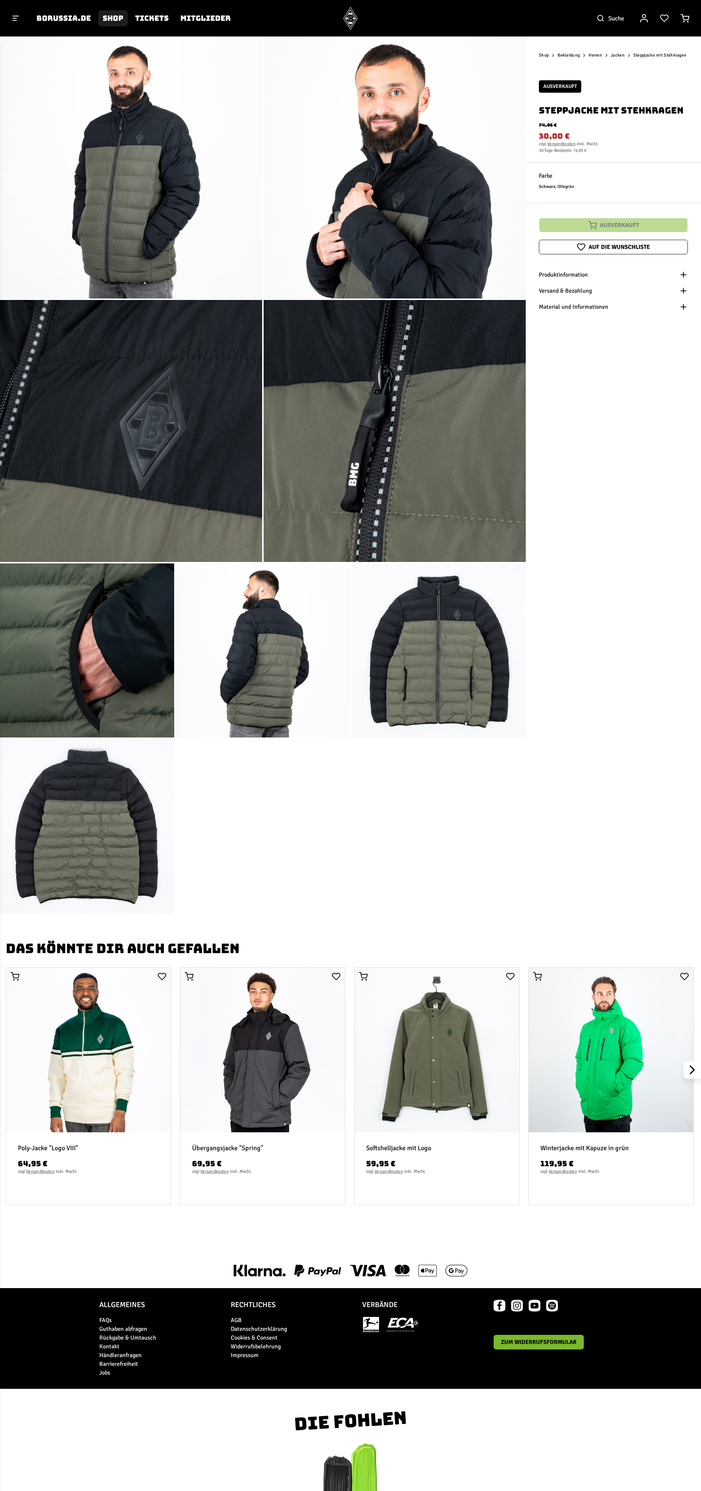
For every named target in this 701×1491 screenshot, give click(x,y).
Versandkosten (561, 144)
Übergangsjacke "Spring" (227, 1148)
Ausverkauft (619, 225)
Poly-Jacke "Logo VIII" (48, 1148)
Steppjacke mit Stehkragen (660, 55)
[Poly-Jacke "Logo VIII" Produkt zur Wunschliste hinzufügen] (162, 976)
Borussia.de (64, 18)
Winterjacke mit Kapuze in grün (584, 1148)
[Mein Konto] (644, 18)
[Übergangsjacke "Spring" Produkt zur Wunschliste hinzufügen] (336, 976)
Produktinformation (563, 274)
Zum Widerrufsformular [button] (538, 1342)
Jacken (618, 55)
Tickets (152, 18)
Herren (595, 55)
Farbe (545, 176)
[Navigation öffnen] (16, 18)
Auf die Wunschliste (619, 247)
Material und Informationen (573, 307)
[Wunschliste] (664, 18)
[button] (131, 167)
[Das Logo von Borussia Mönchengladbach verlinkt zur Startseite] (350, 18)
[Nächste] (692, 1070)
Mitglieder (205, 18)
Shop (113, 18)
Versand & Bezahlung (565, 290)
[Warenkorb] (685, 18)
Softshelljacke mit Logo (398, 1148)
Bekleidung (569, 55)
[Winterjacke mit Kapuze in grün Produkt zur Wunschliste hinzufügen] (684, 976)
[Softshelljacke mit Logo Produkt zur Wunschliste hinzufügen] (510, 976)
